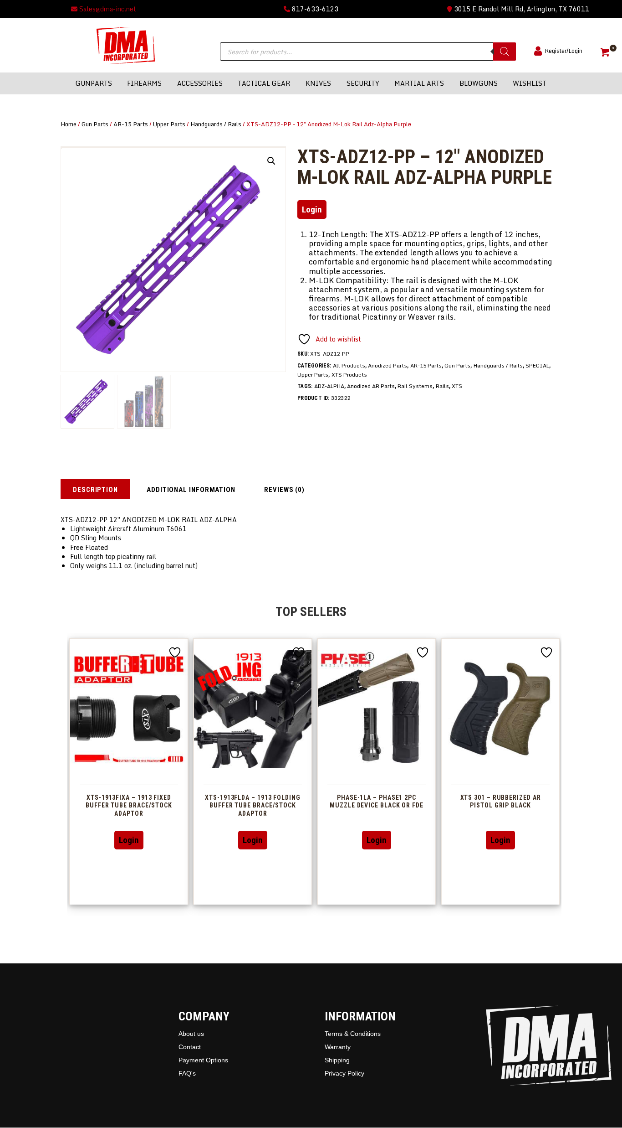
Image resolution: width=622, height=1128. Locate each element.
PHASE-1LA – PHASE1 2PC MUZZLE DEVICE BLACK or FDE (376, 801)
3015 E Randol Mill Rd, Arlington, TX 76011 (520, 9)
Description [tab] (95, 490)
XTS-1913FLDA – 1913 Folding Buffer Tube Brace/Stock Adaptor (253, 806)
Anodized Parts (387, 365)
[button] (271, 161)
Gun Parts (95, 124)
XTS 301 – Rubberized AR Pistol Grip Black (500, 801)
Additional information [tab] (191, 490)
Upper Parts (169, 124)
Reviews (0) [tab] (284, 490)
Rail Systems (415, 386)
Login (312, 209)
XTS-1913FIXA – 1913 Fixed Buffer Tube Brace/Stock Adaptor (129, 806)
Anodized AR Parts (371, 386)
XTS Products (349, 374)
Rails (442, 386)
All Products (349, 365)
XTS (457, 386)
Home (68, 124)
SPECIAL (537, 365)
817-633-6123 (314, 9)
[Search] (504, 51)
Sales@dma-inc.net (106, 9)
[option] (129, 771)
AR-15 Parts (130, 124)
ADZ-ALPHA (329, 386)
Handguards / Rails (215, 124)
